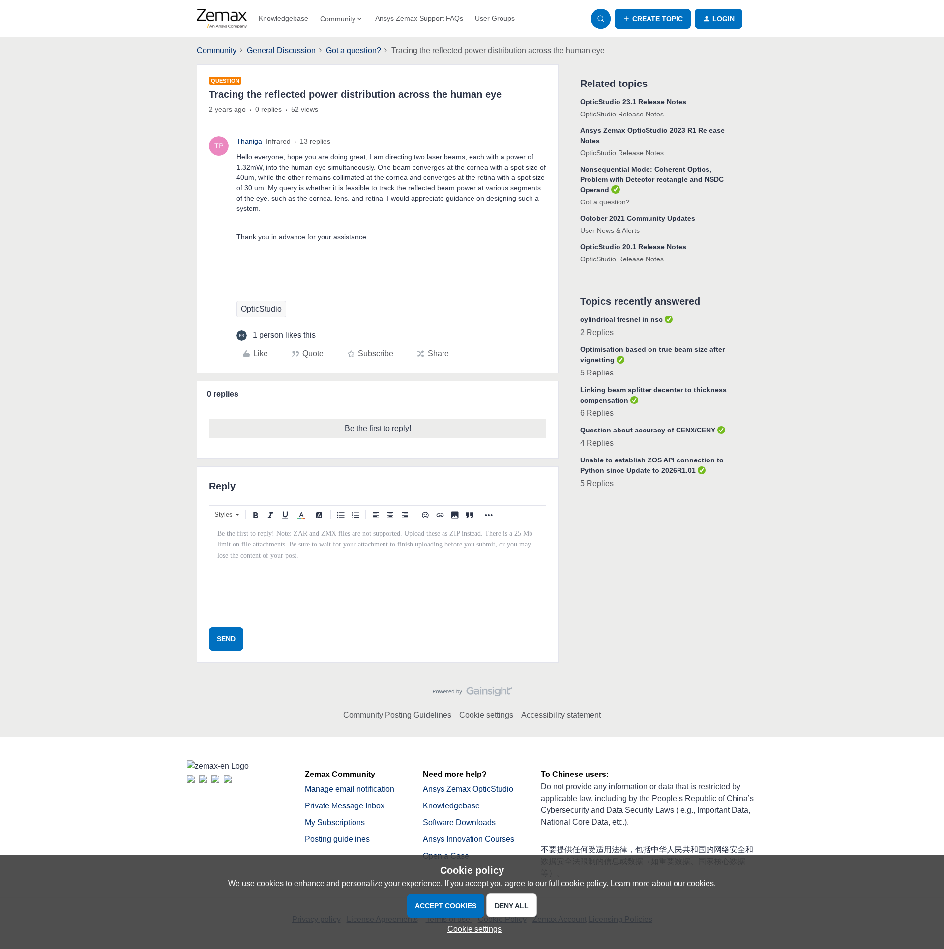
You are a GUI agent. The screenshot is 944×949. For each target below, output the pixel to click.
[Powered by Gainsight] (472, 694)
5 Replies (597, 373)
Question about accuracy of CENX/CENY (647, 430)
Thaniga (249, 141)
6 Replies (597, 413)
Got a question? (353, 50)
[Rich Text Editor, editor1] (377, 573)
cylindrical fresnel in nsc (621, 319)
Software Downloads (459, 822)
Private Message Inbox (344, 806)
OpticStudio (261, 309)
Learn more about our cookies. (663, 883)
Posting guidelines (337, 839)
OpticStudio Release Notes (622, 114)
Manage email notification (349, 789)
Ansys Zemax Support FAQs (419, 18)
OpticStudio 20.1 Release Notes (633, 247)
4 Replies (597, 443)
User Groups (495, 18)
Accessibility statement (561, 715)
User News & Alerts (610, 230)
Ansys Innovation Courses (468, 839)
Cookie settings (486, 715)
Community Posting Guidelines (397, 715)
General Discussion (281, 50)
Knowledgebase (283, 18)
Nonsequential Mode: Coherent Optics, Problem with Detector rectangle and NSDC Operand (652, 179)
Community (216, 50)
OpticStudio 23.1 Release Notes (633, 102)
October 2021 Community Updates (637, 218)
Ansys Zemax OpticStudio (468, 789)
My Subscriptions (335, 822)
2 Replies (597, 332)
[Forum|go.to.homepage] (222, 19)
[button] (653, 19)
